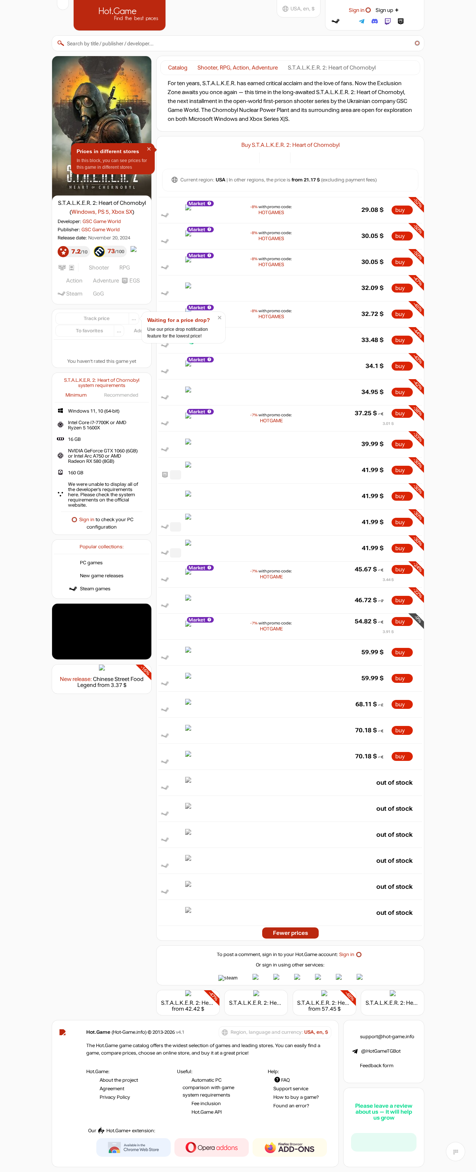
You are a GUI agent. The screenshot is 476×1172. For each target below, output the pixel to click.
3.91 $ (388, 632)
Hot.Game (120, 14)
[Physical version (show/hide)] (280, 157)
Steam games (95, 588)
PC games (91, 562)
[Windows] (300, 157)
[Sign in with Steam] (336, 21)
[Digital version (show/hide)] (269, 157)
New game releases (102, 575)
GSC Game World (102, 221)
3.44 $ (388, 580)
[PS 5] (309, 157)
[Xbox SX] (319, 157)
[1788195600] (175, 475)
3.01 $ (388, 424)
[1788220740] (175, 553)
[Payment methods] (249, 157)
